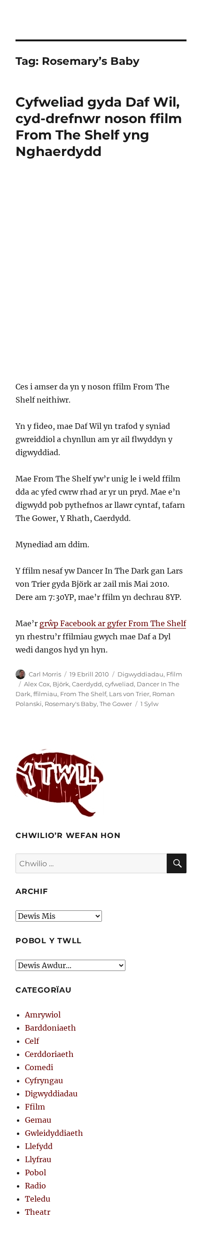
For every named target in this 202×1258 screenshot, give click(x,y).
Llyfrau (38, 1159)
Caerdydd (87, 684)
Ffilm (174, 674)
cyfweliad (119, 684)
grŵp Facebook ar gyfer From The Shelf (112, 623)
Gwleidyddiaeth (54, 1133)
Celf (32, 1041)
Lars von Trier (129, 694)
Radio (35, 1185)
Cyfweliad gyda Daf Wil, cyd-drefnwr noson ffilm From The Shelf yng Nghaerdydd (99, 126)
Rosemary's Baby (71, 703)
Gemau (38, 1120)
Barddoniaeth (50, 1028)
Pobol (35, 1172)
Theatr (37, 1212)
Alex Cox (37, 684)
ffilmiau (45, 694)
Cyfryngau (44, 1080)
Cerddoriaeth (49, 1054)
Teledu (37, 1199)
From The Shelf (83, 694)
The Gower (116, 703)
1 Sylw (149, 703)
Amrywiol (43, 1014)
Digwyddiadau (140, 674)
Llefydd (39, 1146)
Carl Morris (45, 674)
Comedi (39, 1067)
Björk (61, 684)
